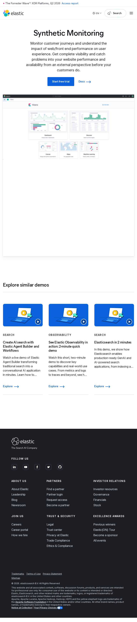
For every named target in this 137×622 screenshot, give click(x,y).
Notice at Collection (21, 607)
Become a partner (58, 505)
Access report (70, 3)
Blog (14, 500)
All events (99, 540)
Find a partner (55, 489)
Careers (16, 524)
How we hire (19, 535)
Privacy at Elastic (58, 535)
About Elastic (20, 489)
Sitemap (15, 578)
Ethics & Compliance (60, 546)
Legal (50, 524)
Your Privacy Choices (45, 607)
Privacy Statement (52, 573)
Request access (57, 500)
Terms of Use (33, 573)
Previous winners (104, 524)
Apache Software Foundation (30, 602)
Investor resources (105, 489)
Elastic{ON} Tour (104, 530)
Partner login (55, 494)
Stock (97, 505)
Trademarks (17, 573)
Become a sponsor (105, 535)
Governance (101, 494)
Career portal (19, 530)
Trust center (54, 530)
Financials (99, 500)
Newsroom (18, 505)
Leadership (18, 494)
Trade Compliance (58, 540)
